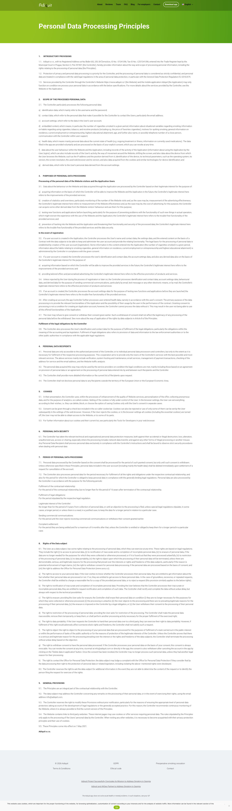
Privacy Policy (219, 804)
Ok (116, 807)
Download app (171, 4)
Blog (133, 5)
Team (118, 5)
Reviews (109, 5)
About (99, 5)
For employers (144, 5)
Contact (156, 5)
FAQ (126, 5)
